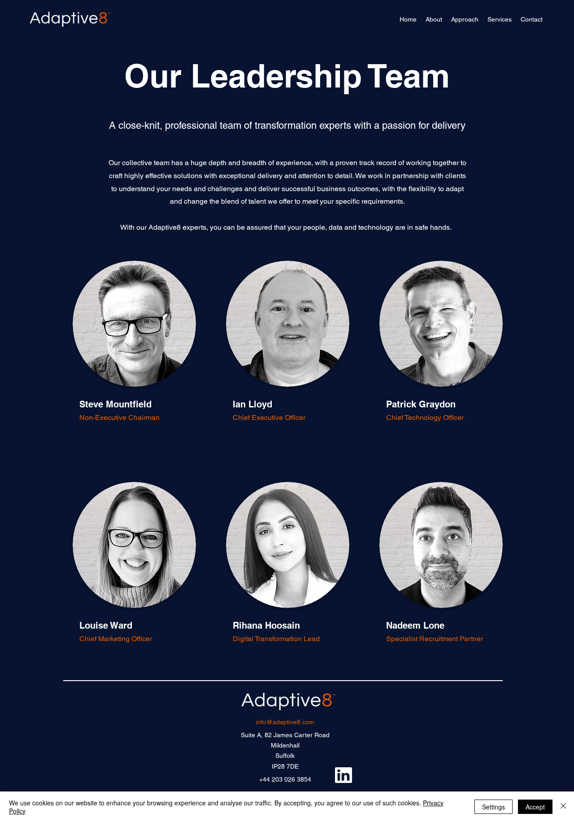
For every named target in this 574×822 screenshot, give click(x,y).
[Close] (563, 807)
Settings (493, 806)
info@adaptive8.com (285, 722)
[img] (70, 27)
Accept (535, 806)
